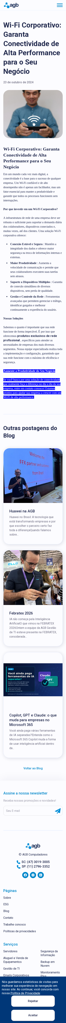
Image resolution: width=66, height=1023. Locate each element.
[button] (60, 5)
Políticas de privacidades (19, 931)
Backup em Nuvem (48, 963)
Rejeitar (33, 1001)
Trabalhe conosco (14, 924)
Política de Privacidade (25, 993)
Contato (8, 917)
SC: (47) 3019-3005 (35, 862)
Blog (6, 911)
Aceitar (33, 1015)
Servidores (10, 951)
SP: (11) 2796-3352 (36, 866)
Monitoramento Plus (50, 974)
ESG (6, 904)
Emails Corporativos (16, 975)
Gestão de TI (11, 968)
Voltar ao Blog (33, 768)
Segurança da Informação (49, 953)
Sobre (7, 897)
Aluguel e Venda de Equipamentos (15, 960)
